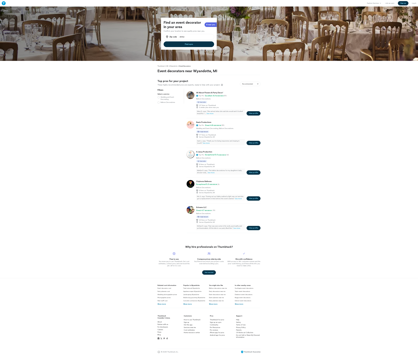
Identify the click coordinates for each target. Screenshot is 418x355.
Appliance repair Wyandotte (192, 291)
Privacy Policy (241, 327)
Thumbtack (161, 66)
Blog (159, 335)
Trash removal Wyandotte (191, 288)
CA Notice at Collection (244, 332)
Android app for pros (217, 335)
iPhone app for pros (217, 332)
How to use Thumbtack (192, 320)
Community (214, 325)
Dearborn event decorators (243, 294)
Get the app (188, 325)
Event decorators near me (217, 294)
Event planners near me (216, 297)
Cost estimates (189, 330)
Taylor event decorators (242, 291)
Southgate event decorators (244, 288)
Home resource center (192, 332)
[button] (200, 96)
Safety (238, 322)
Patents (239, 330)
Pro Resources (215, 327)
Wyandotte (173, 66)
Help (237, 320)
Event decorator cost (164, 288)
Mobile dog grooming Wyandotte (194, 297)
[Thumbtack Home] (3, 3)
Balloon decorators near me (218, 288)
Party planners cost (164, 291)
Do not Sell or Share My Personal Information (248, 336)
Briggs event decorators (242, 297)
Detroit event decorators (243, 301)
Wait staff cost (163, 301)
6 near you (210, 25)
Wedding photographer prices (167, 294)
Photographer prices (164, 297)
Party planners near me (216, 301)
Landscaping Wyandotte (191, 294)
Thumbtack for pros (217, 320)
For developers (163, 327)
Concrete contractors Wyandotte (194, 301)
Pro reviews (214, 330)
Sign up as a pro (215, 322)
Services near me (190, 327)
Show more (162, 304)
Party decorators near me (217, 291)
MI (167, 66)
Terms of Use (241, 325)
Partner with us (163, 324)
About (160, 322)
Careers (160, 330)
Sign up (186, 322)
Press (159, 332)
